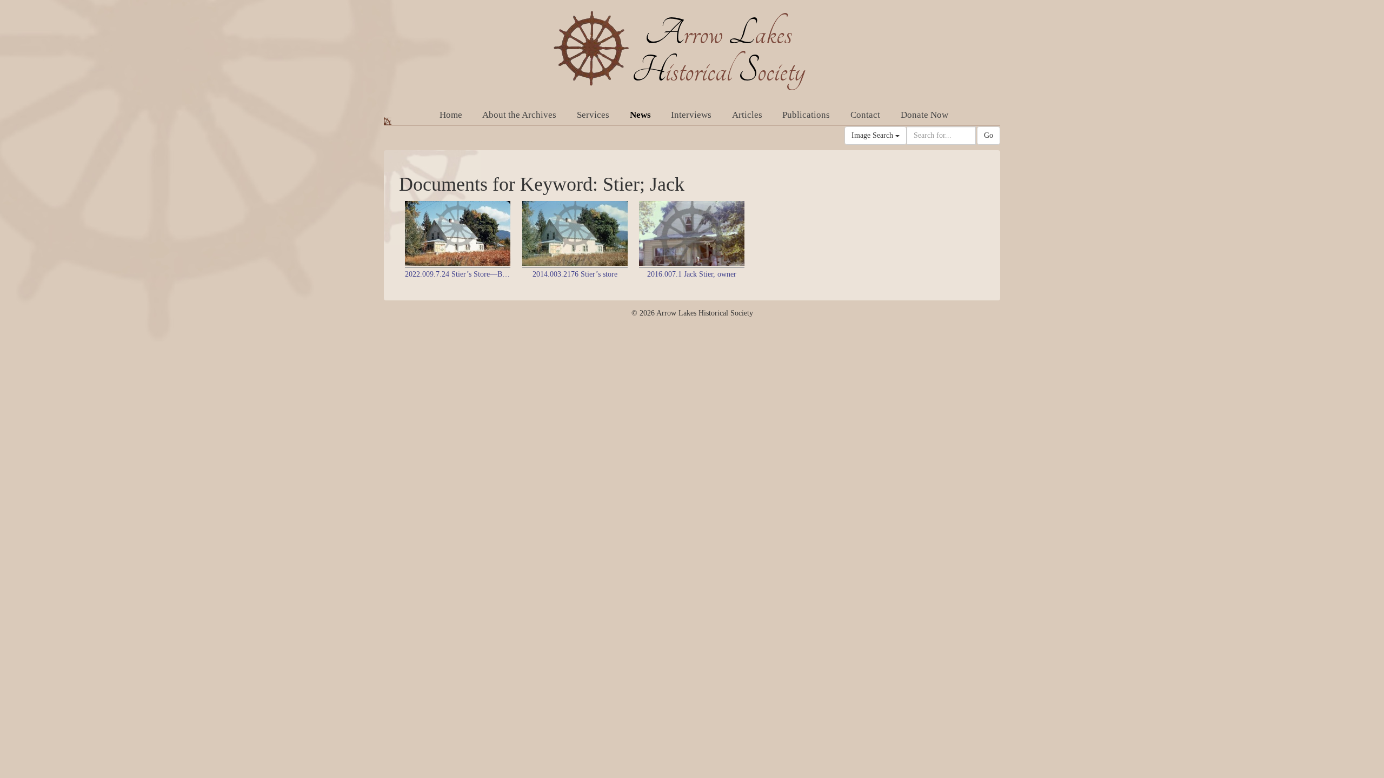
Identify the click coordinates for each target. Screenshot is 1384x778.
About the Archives (519, 115)
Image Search (873, 135)
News (640, 115)
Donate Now (924, 115)
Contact (865, 115)
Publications (806, 115)
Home (451, 115)
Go (988, 135)
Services (593, 115)
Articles (747, 115)
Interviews (691, 115)
